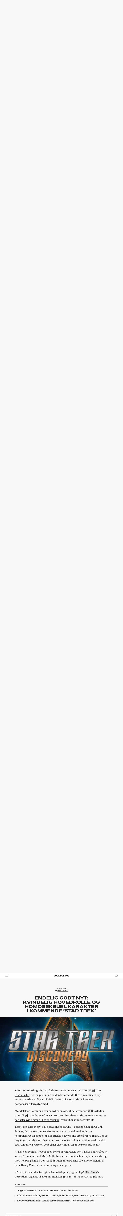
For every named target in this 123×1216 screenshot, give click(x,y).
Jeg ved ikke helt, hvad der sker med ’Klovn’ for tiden (47, 1190)
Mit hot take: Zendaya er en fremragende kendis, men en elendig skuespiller (60, 1195)
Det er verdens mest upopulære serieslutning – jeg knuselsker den (55, 1200)
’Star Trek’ (91, 1172)
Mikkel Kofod (62, 990)
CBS (90, 1110)
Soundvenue (61, 975)
